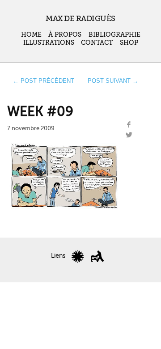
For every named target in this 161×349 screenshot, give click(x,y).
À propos (64, 34)
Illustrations (48, 43)
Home (31, 34)
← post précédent (43, 80)
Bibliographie (114, 34)
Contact (97, 43)
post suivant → (113, 80)
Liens (58, 255)
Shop (129, 43)
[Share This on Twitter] (128, 135)
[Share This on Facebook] (128, 125)
